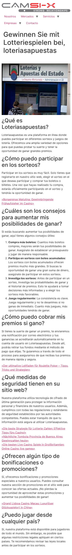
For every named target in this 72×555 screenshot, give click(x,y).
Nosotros (10, 16)
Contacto (32, 23)
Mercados (27, 16)
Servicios (49, 16)
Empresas (10, 23)
